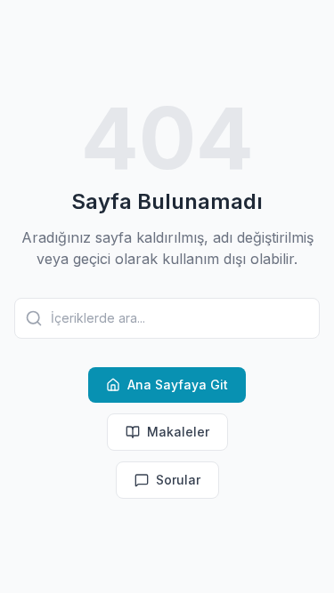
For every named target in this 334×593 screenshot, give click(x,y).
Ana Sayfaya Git (177, 384)
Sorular (178, 479)
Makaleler (178, 431)
